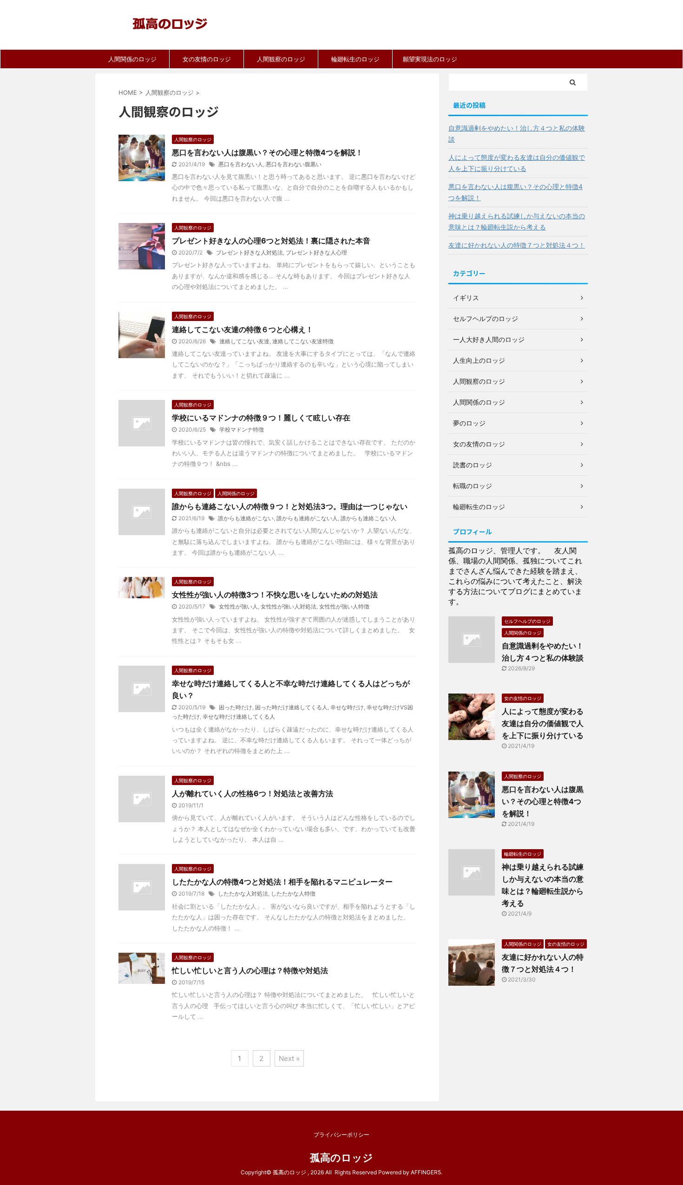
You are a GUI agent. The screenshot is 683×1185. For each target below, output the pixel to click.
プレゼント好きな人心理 (316, 252)
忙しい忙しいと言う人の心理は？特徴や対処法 (250, 970)
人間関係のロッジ (132, 59)
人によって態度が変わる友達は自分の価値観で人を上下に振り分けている (516, 162)
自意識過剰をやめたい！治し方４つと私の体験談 (516, 133)
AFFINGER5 (426, 1172)
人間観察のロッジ (281, 59)
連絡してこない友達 (244, 341)
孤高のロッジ (341, 1158)
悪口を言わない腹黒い (294, 164)
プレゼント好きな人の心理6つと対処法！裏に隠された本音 (271, 240)
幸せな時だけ (347, 707)
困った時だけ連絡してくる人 (291, 707)
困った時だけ (235, 707)
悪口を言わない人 (240, 164)
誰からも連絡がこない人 (307, 518)
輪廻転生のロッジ (355, 59)
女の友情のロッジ (207, 59)
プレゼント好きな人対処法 (249, 252)
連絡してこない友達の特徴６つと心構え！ (242, 329)
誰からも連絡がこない (246, 518)
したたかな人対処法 (243, 893)
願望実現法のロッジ (430, 59)
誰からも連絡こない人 (368, 518)
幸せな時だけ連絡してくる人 (239, 716)
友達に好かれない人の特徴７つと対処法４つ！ (516, 245)
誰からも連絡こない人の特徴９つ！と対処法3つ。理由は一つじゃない (289, 506)
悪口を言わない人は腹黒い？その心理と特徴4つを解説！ (267, 152)
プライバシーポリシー (341, 1134)
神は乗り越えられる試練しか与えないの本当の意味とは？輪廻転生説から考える (516, 221)
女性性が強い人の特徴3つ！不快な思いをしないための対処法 (275, 594)
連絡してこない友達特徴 (303, 341)
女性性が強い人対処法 (288, 606)
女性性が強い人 (238, 606)
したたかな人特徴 (293, 893)
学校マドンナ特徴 (241, 429)
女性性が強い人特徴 (344, 606)
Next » (289, 1058)
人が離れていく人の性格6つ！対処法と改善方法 (252, 793)
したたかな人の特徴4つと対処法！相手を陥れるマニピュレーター (282, 881)
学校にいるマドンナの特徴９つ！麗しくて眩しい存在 (261, 417)
